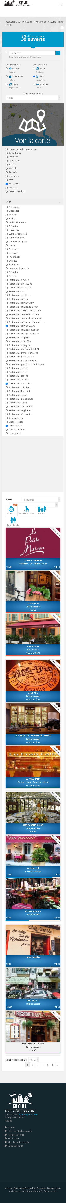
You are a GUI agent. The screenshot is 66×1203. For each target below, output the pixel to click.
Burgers (12, 218)
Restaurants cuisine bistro (21, 302)
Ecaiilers (13, 245)
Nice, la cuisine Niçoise (19, 1142)
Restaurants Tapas (18, 402)
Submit (57, 53)
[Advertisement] (24, 470)
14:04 (23, 149)
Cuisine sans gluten (18, 241)
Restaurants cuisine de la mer (23, 306)
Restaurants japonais (19, 375)
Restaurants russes (18, 394)
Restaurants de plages (20, 337)
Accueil (11, 1127)
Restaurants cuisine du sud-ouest (25, 318)
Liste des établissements (20, 1131)
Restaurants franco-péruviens (23, 352)
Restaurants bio (16, 291)
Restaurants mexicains (20, 383)
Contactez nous (15, 1145)
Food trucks (14, 256)
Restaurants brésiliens (19, 295)
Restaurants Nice (16, 1134)
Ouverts (12, 510)
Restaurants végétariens (21, 410)
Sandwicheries (16, 417)
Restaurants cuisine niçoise (22, 325)
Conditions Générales (24, 1188)
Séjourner (43, 84)
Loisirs (15, 84)
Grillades (13, 260)
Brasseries (14, 210)
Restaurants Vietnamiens (21, 414)
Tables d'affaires (17, 429)
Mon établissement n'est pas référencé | (35, 1190)
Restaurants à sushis (19, 279)
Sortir (41, 76)
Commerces (17, 76)
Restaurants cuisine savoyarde (24, 333)
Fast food (13, 253)
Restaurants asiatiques (20, 287)
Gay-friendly (13, 525)
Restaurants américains (20, 283)
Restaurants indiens (18, 368)
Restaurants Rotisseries (20, 391)
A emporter (14, 206)
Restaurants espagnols (20, 345)
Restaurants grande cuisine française (27, 364)
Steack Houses (16, 421)
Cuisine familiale (17, 237)
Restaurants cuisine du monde (24, 314)
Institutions (14, 264)
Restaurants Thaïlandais (21, 406)
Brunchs (13, 214)
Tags (8, 201)
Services (15, 68)
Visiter (42, 68)
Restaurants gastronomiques (23, 360)
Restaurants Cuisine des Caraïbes (25, 310)
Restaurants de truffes (20, 341)
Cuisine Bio (14, 230)
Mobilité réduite (26, 513)
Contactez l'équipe (46, 1188)
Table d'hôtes (15, 425)
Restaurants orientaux (20, 387)
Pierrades (13, 272)
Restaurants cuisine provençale (24, 329)
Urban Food (14, 433)
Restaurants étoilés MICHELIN (24, 348)
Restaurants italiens (18, 371)
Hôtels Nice (13, 1138)
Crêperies (13, 226)
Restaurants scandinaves (21, 398)
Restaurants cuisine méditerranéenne (27, 322)
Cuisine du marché (18, 233)
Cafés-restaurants (17, 222)
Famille (41, 513)
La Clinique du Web (28, 1114)
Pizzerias (13, 276)
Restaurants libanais (19, 379)
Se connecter (50, 1191)
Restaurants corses (18, 299)
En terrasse (14, 249)
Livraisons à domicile (19, 268)
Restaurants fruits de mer (21, 356)
